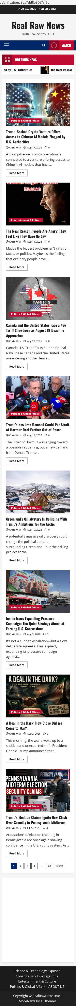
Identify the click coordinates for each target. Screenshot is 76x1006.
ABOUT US (56, 986)
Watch (66, 45)
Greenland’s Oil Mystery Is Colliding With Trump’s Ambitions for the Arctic (38, 492)
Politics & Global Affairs (25, 120)
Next (59, 866)
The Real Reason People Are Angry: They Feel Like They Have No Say (38, 204)
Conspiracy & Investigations (37, 976)
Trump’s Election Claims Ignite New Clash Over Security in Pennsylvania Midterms (38, 790)
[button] (6, 45)
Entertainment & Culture (26, 220)
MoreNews (27, 1001)
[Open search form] (43, 45)
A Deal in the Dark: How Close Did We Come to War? (38, 696)
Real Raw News (38, 25)
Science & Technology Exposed (37, 971)
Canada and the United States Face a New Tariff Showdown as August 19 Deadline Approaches (38, 298)
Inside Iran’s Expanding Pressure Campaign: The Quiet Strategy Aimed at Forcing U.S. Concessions (38, 591)
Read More (18, 173)
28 (49, 866)
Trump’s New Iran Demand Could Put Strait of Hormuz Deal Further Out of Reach (38, 397)
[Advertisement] (38, 920)
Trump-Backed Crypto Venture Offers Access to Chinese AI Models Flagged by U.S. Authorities (38, 104)
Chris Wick (15, 147)
